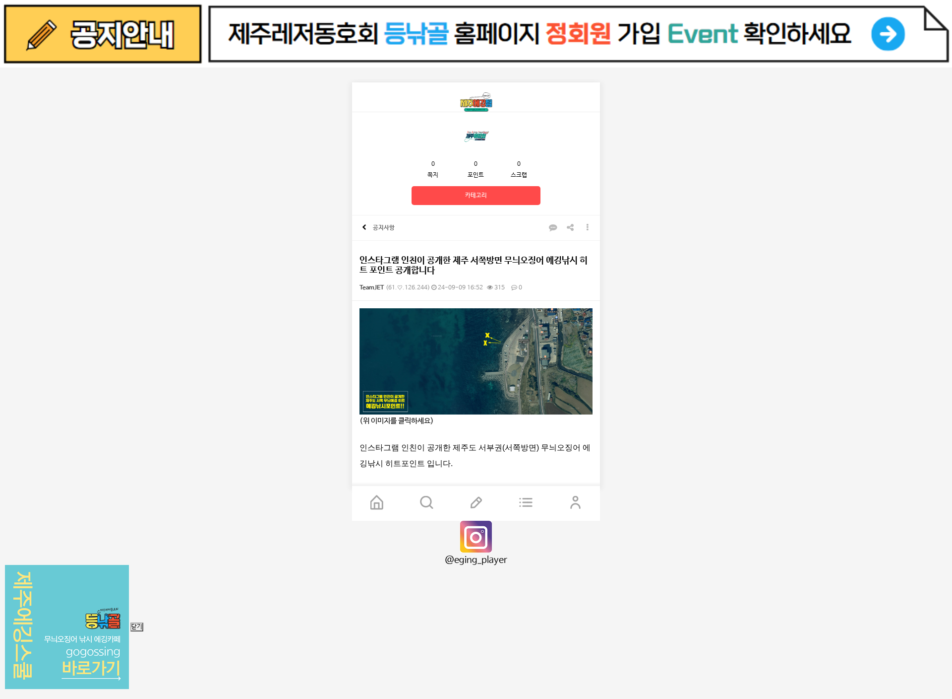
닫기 (136, 627)
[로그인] (575, 503)
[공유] (570, 228)
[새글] (525, 503)
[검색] (426, 503)
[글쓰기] (476, 503)
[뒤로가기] (364, 228)
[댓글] (552, 228)
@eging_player (476, 560)
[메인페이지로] (377, 503)
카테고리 (476, 195)
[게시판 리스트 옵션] (587, 228)
